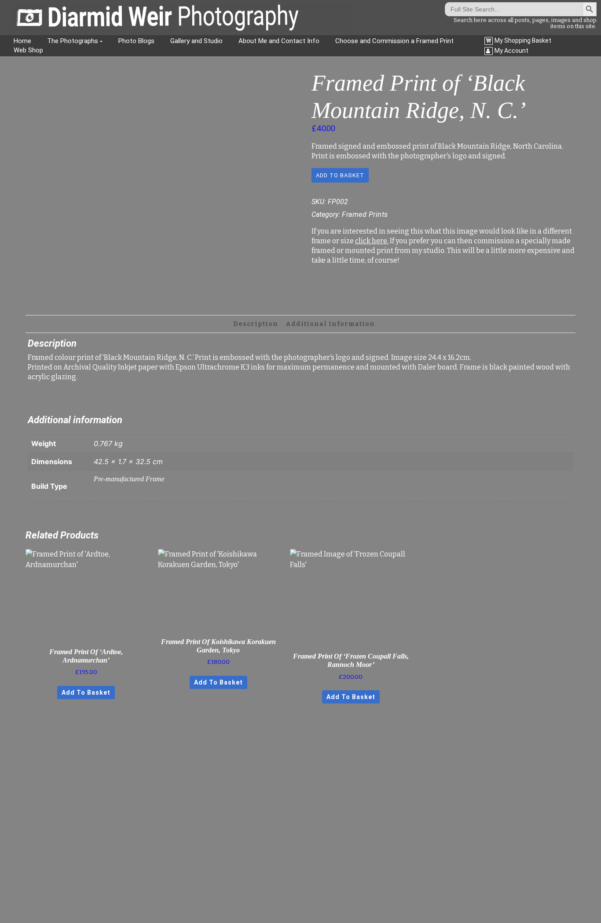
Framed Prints (365, 214)
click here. (371, 241)
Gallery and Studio (196, 41)
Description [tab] (255, 324)
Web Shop (28, 50)
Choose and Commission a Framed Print (394, 41)
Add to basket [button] (86, 692)
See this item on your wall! (157, 289)
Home (22, 41)
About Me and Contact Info (278, 41)
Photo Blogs (136, 41)
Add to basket (340, 175)
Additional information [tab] (330, 324)
